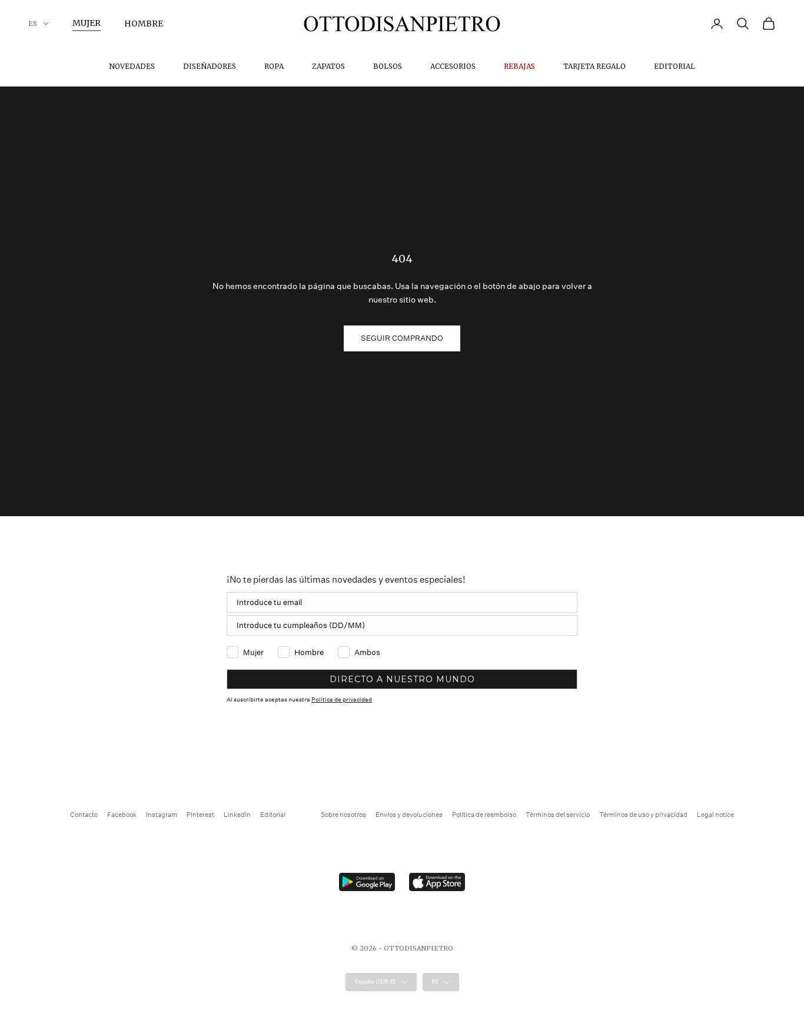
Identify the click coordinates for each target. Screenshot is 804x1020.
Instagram (161, 814)
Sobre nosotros (343, 814)
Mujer (86, 23)
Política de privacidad (341, 700)
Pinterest (200, 814)
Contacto (84, 814)
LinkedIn (237, 814)
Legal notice (715, 814)
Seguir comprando (402, 338)
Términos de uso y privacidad (643, 814)
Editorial (674, 66)
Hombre (143, 23)
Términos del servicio (558, 814)
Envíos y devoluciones (409, 814)
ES (32, 23)
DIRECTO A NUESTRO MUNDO (402, 679)
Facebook (122, 814)
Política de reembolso (484, 814)
